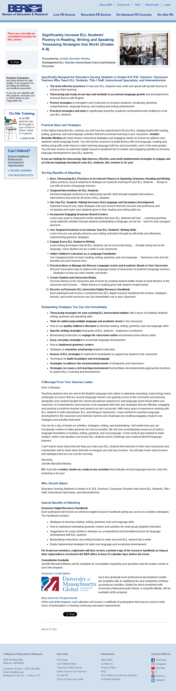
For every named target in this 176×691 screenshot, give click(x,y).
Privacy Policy (108, 667)
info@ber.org (16, 672)
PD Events (62, 660)
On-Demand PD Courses (134, 14)
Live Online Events (66, 663)
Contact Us (123, 4)
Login (167, 4)
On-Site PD (165, 14)
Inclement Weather (111, 679)
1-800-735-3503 (31, 668)
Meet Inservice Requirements (59, 598)
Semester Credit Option (55, 573)
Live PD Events (64, 14)
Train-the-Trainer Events (69, 667)
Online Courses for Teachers (72, 671)
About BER (105, 4)
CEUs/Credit (152, 4)
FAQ (137, 4)
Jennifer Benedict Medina (74, 58)
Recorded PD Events (96, 14)
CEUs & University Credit (70, 679)
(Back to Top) (49, 629)
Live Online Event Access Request (119, 675)
